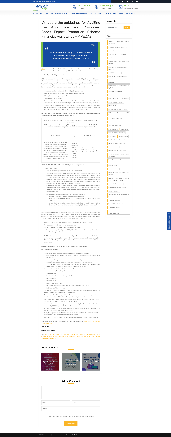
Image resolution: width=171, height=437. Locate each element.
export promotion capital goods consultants (118, 155)
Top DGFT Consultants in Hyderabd (117, 204)
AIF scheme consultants (114, 58)
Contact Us (130, 13)
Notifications (110, 13)
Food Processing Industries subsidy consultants (118, 161)
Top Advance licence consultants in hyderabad (118, 196)
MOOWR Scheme (96, 13)
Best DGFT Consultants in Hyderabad (118, 76)
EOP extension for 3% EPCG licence (117, 109)
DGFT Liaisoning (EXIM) (59, 13)
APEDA (43, 69)
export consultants (113, 147)
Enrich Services (59, 336)
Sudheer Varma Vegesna (48, 330)
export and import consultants (116, 143)
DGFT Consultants (113, 95)
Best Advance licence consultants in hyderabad (118, 68)
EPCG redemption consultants (116, 133)
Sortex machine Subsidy (48, 338)
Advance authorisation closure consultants (118, 43)
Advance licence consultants (116, 51)
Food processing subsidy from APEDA (76, 336)
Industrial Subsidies (79, 13)
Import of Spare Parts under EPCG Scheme (118, 174)
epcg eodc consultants (114, 126)
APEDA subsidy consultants (53, 334)
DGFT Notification (113, 99)
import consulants (113, 165)
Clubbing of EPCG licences (115, 91)
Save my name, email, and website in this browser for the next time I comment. (71, 416)
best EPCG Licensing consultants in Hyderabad (118, 81)
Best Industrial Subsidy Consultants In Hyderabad (79, 334)
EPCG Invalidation (113, 129)
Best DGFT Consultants (114, 73)
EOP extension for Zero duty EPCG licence (118, 114)
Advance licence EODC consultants (117, 54)
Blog (121, 13)
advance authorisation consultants (117, 47)
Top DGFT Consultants (114, 200)
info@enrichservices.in (131, 8)
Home (35, 13)
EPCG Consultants (113, 122)
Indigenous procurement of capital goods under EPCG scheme (118, 179)
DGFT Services (125, 99)
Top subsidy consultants (114, 207)
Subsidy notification (113, 191)
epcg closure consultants (115, 118)
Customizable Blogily (71, 435)
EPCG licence (124, 129)
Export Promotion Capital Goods (117, 150)
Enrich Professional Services (115, 102)
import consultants (113, 169)
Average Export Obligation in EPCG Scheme (118, 63)
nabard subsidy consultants (115, 184)
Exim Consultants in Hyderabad (116, 140)
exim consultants (123, 136)
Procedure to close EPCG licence (117, 188)
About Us (44, 13)
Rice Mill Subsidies (94, 336)
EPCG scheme (112, 136)
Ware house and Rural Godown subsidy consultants (118, 212)
